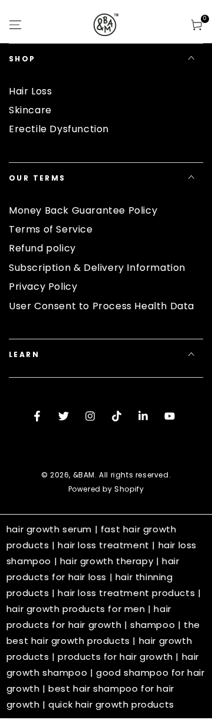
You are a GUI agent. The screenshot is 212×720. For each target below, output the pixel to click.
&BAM (84, 475)
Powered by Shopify (106, 489)
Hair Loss (30, 91)
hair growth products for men (75, 609)
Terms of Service (51, 229)
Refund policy (42, 248)
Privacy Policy (43, 286)
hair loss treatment (103, 545)
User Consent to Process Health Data (101, 306)
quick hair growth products (111, 704)
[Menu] (15, 25)
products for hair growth (115, 656)
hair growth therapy (106, 561)
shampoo (152, 624)
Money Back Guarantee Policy (83, 210)
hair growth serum (49, 529)
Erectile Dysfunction (59, 129)
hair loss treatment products (126, 593)
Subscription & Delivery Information (97, 267)
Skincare (30, 110)
